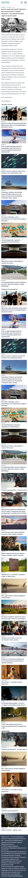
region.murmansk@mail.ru (15, 876)
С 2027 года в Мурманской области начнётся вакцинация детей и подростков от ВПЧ (13, 726)
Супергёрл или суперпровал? (9, 811)
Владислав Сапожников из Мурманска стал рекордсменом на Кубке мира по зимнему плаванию (12, 661)
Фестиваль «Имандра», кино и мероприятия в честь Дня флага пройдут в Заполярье (13, 219)
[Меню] (25, 2)
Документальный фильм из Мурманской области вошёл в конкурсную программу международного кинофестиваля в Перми (13, 511)
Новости (3, 7)
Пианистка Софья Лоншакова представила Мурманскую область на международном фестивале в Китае (14, 125)
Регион (3, 169)
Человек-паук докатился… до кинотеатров (14, 490)
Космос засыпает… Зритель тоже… (11, 830)
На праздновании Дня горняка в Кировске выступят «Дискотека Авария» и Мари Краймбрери (13, 284)
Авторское (4, 488)
